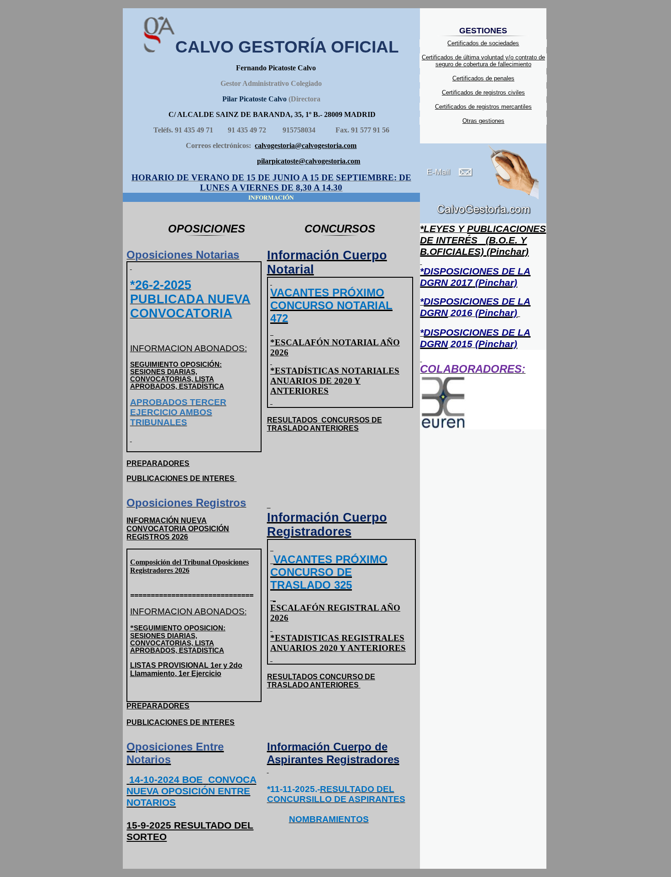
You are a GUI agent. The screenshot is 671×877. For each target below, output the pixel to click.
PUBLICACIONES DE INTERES (181, 478)
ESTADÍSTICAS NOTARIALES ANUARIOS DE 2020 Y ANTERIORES (334, 381)
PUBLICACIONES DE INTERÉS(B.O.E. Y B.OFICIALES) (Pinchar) (483, 240)
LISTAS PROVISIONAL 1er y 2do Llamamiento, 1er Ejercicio (186, 669)
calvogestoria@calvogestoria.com (305, 145)
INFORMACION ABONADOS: (188, 348)
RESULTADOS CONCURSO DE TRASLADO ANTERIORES (321, 681)
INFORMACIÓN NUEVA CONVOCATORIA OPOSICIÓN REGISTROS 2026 (177, 529)
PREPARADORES (157, 463)
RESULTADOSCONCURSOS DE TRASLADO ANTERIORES (324, 424)
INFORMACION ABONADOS (188, 611)
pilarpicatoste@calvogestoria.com (308, 161)
